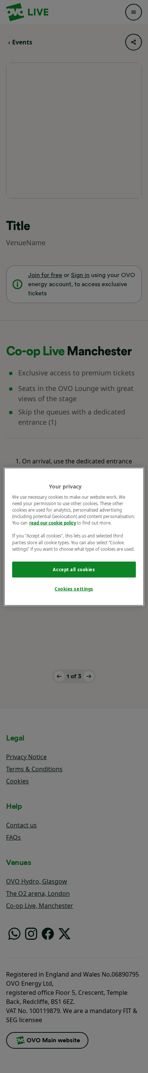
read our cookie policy (52, 523)
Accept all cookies (74, 569)
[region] (74, 536)
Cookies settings (74, 588)
